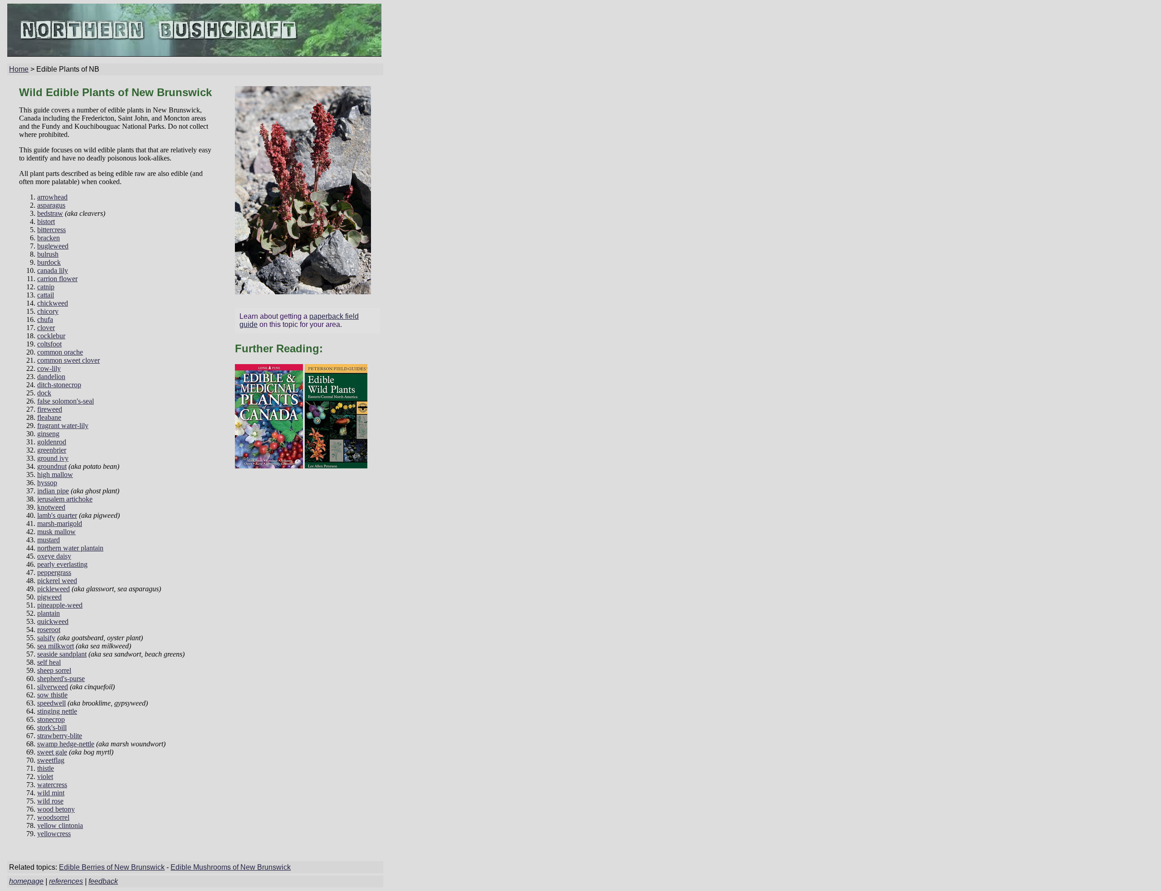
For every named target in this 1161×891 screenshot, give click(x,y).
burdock (49, 262)
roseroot (48, 629)
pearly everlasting (62, 564)
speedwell (51, 703)
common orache (60, 352)
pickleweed (53, 589)
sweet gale (52, 752)
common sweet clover (68, 360)
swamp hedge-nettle (65, 744)
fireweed (49, 409)
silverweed (52, 687)
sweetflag (50, 760)
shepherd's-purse (61, 678)
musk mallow (56, 532)
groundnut (52, 466)
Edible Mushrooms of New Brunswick (231, 867)
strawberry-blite (59, 736)
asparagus (51, 205)
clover (46, 327)
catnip (45, 287)
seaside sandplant (62, 654)
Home (19, 69)
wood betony (56, 809)
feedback (103, 881)
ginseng (48, 434)
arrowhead (52, 197)
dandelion (51, 376)
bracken (48, 238)
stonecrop (51, 719)
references (66, 881)
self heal (49, 662)
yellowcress (54, 833)
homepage (26, 881)
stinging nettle (57, 711)
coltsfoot (49, 344)
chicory (48, 311)
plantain (48, 613)
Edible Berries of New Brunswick (112, 867)
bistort (46, 221)
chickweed (52, 303)
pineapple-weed (60, 605)
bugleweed (52, 246)
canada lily (52, 270)
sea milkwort (55, 646)
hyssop (47, 483)
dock (44, 393)
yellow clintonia (60, 825)
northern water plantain (70, 548)
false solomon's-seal (65, 401)
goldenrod (51, 442)
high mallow (55, 474)
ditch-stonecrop (59, 385)
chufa (45, 319)
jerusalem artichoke (65, 499)
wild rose (50, 801)
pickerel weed (57, 580)
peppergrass (54, 572)
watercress (52, 785)
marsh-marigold (59, 523)
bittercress (51, 230)
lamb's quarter (57, 515)
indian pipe (53, 491)
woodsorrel (53, 817)
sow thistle (52, 695)
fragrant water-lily (62, 425)
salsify (46, 638)
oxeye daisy (54, 556)
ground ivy (52, 458)
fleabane (49, 417)
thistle (45, 768)
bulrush (48, 254)
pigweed (49, 597)
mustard (48, 540)
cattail (45, 295)
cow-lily (49, 368)
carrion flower (57, 278)
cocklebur (51, 336)
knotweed (51, 507)
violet (45, 776)
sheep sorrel (54, 670)
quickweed (52, 621)
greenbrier (51, 450)
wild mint (50, 793)
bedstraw (50, 213)
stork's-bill (52, 727)
